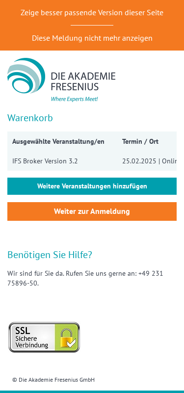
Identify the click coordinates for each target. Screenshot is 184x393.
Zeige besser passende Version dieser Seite (92, 12)
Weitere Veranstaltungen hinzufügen (92, 186)
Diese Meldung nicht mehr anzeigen (92, 38)
